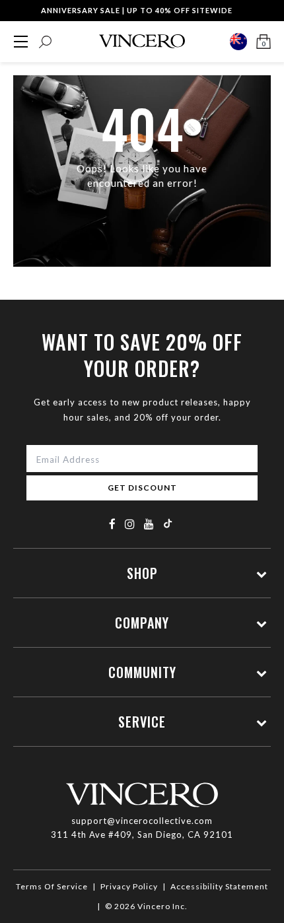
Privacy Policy (129, 886)
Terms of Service (52, 886)
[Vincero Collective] (142, 41)
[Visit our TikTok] (167, 523)
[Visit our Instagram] (130, 524)
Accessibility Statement (219, 886)
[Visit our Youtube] (149, 524)
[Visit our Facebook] (112, 524)
